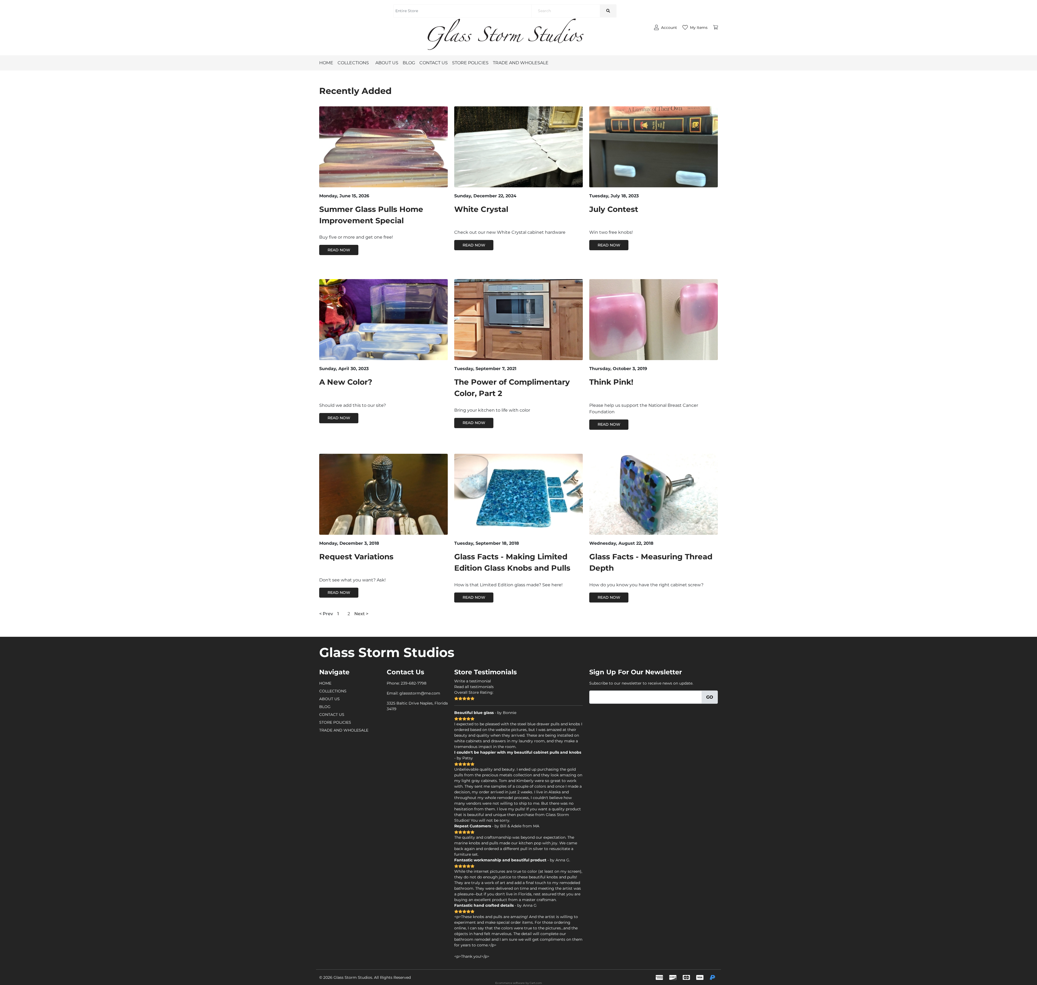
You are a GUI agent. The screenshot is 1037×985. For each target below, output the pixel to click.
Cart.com (536, 983)
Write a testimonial (472, 681)
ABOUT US (386, 62)
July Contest (613, 209)
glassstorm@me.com (419, 693)
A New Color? (345, 382)
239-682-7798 (413, 683)
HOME (326, 62)
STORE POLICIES (470, 62)
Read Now (339, 250)
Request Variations (356, 556)
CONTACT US (433, 62)
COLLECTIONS (353, 62)
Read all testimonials (474, 686)
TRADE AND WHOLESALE (520, 62)
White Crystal (481, 209)
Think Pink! (611, 382)
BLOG (409, 62)
